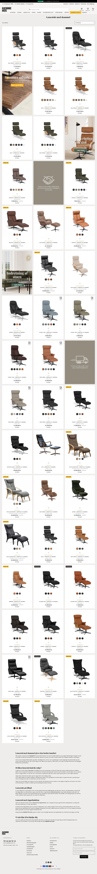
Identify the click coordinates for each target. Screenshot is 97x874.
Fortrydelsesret (30, 848)
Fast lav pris (29, 852)
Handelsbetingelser (31, 846)
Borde (39, 12)
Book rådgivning (90, 3)
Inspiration (77, 3)
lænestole (31, 770)
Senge (33, 12)
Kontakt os (65, 3)
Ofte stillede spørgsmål (31, 842)
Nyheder (12, 12)
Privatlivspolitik (30, 844)
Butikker (51, 842)
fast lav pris (51, 790)
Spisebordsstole (48, 12)
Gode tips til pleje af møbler (32, 854)
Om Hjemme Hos (53, 840)
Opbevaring (58, 12)
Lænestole (26, 12)
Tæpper (66, 12)
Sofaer (19, 12)
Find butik (71, 3)
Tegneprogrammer (53, 850)
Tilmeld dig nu (83, 856)
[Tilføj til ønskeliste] (17, 59)
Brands (84, 12)
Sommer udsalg (75, 12)
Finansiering (83, 3)
